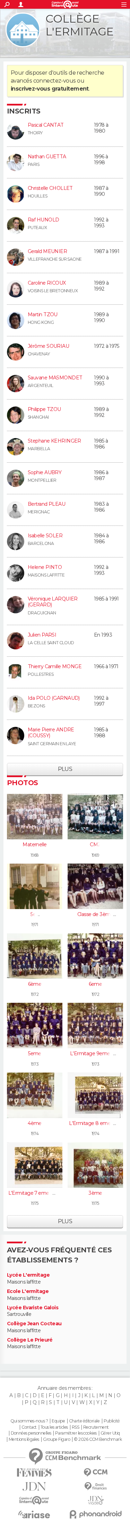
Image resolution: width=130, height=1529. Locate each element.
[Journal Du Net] (34, 1486)
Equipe (58, 1421)
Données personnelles (31, 1433)
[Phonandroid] (96, 1514)
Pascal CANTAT (46, 125)
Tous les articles (54, 1427)
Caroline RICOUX (47, 283)
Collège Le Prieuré (30, 1340)
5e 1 (35, 914)
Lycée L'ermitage (28, 1275)
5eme (34, 1053)
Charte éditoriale (84, 1421)
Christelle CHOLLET (50, 188)
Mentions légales (24, 1439)
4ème (35, 1123)
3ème (95, 1193)
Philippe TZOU (44, 409)
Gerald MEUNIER (47, 251)
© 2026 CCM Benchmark (98, 1439)
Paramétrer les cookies (76, 1433)
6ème (35, 984)
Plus (65, 769)
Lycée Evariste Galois (32, 1308)
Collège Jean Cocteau (34, 1324)
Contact (28, 1427)
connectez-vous (54, 80)
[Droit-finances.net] (96, 1486)
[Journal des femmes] (34, 1472)
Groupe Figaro (56, 1439)
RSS (75, 1427)
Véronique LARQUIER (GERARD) (53, 602)
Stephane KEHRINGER (54, 441)
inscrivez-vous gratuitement (50, 88)
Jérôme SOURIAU (48, 346)
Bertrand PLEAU (46, 504)
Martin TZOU (43, 314)
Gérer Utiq (110, 1433)
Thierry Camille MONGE (54, 666)
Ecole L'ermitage (28, 1291)
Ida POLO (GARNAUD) (54, 698)
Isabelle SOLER (45, 535)
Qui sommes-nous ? (29, 1421)
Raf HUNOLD (43, 220)
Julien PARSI (42, 635)
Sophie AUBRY (44, 472)
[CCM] (96, 1472)
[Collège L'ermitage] (23, 29)
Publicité (112, 1421)
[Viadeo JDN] (96, 1500)
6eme (95, 984)
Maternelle (34, 844)
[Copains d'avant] (34, 1500)
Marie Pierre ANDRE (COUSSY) (51, 732)
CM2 (95, 844)
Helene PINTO (45, 567)
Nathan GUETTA (47, 156)
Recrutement (96, 1427)
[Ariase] (34, 1514)
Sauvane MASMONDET (55, 378)
